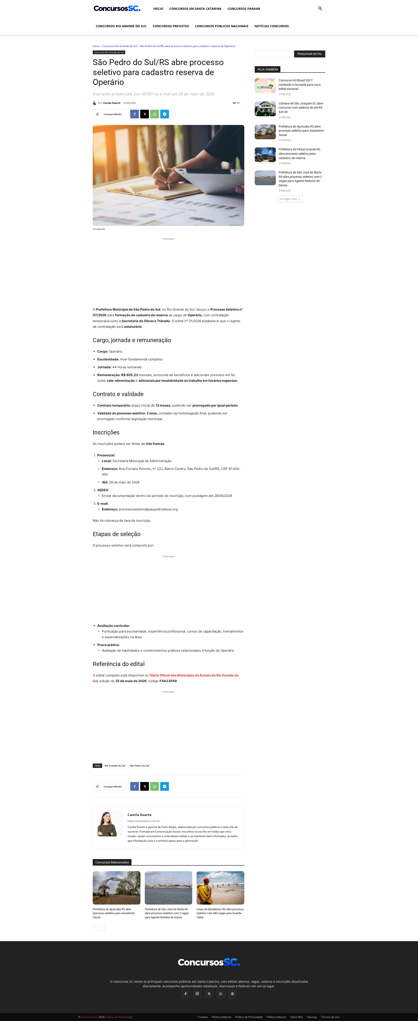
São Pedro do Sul (139, 765)
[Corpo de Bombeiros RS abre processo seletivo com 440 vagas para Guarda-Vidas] (220, 888)
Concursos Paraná (244, 9)
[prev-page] (95, 928)
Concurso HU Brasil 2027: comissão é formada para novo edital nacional (300, 85)
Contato (203, 1017)
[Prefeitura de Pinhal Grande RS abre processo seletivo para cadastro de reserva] (265, 154)
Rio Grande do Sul (115, 765)
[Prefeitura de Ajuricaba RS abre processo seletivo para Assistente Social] (116, 888)
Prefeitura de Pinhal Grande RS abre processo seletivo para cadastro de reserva (299, 154)
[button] (320, 9)
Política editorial (221, 1017)
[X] (144, 114)
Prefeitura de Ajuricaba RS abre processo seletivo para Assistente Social (114, 913)
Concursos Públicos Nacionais (221, 26)
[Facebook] (134, 114)
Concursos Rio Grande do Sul (121, 26)
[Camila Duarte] (95, 103)
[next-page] (102, 928)
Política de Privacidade (249, 1017)
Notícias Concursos (272, 26)
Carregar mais (288, 199)
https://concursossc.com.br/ (144, 821)
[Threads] (232, 994)
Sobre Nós (296, 1017)
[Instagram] (197, 993)
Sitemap (312, 1017)
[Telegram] (164, 114)
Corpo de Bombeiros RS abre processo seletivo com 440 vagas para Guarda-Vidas (220, 913)
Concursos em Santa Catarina (195, 9)
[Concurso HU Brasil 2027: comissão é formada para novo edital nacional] (265, 85)
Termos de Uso (330, 1017)
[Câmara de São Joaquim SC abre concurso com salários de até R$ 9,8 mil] (265, 108)
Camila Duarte (112, 102)
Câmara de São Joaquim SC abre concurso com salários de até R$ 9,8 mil (301, 108)
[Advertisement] (168, 271)
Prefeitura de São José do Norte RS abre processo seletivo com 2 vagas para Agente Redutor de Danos (167, 913)
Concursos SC (89, 1017)
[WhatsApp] (154, 114)
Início (158, 9)
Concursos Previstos (171, 26)
